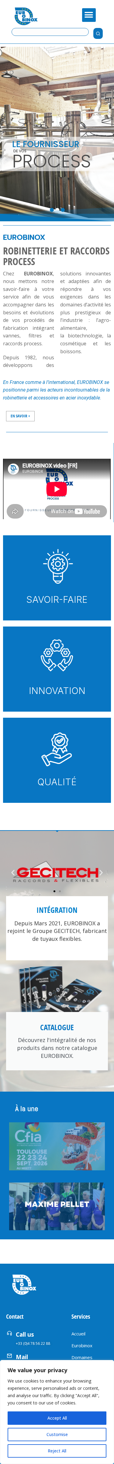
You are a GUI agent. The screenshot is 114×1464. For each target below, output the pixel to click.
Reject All (57, 1451)
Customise (57, 1434)
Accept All (57, 1418)
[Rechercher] (98, 33)
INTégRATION (57, 910)
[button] (89, 15)
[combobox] (50, 32)
